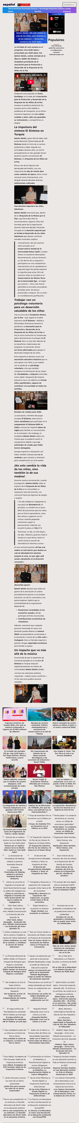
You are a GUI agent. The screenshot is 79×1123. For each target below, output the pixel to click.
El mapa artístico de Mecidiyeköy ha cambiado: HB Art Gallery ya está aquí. (15, 1019)
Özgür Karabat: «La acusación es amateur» (39, 912)
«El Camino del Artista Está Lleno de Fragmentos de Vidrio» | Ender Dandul (14, 831)
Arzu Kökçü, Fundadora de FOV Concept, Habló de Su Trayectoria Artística (14, 1067)
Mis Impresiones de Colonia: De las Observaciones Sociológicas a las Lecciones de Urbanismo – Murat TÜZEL (39, 756)
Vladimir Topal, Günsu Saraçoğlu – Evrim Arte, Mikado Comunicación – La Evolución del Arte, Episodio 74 (64, 1048)
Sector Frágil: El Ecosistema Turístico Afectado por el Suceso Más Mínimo (39, 782)
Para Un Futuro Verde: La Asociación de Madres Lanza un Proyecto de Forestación (39, 943)
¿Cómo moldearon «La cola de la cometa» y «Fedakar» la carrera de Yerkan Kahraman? (14, 943)
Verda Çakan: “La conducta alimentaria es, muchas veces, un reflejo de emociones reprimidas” (64, 830)
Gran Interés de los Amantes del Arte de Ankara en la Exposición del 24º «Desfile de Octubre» (64, 871)
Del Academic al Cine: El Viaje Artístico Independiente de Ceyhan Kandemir (14, 997)
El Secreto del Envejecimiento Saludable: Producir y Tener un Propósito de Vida (39, 870)
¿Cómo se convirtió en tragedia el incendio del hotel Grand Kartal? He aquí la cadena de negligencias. (14, 897)
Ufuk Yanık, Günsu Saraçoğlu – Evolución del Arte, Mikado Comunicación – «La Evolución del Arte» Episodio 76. (15, 924)
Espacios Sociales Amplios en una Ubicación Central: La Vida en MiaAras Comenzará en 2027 (64, 1071)
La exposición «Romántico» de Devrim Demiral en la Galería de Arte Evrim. (64, 807)
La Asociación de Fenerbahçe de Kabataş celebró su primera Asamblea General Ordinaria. (14, 874)
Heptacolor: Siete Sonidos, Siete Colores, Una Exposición (64, 848)
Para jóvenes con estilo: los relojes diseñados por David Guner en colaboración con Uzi (39, 997)
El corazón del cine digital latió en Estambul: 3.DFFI (64, 889)
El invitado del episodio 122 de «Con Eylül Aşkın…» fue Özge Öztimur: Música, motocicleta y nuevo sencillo (14, 755)
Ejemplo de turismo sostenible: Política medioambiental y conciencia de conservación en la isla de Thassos (39, 728)
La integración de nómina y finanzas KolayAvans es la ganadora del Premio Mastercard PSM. (15, 808)
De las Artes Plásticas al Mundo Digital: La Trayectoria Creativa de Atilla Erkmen (39, 1092)
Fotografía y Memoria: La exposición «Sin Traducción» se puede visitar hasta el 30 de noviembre (39, 897)
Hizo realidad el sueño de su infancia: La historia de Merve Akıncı (14, 1040)
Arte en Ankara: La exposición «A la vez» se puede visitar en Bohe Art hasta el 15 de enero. (64, 782)
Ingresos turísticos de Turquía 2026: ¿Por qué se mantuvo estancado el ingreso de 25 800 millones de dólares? (14, 727)
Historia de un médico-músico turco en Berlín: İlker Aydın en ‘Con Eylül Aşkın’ (14, 849)
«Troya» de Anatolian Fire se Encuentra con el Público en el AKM (39, 826)
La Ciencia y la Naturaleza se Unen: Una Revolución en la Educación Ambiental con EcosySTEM (39, 1113)
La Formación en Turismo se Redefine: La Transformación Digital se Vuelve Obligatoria (39, 1071)
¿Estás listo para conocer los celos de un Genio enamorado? (14, 1088)
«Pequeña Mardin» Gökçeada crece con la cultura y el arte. (39, 1019)
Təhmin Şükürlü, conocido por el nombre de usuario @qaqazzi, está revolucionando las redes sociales (14, 783)
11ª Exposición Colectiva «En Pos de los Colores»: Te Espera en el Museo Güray (39, 848)
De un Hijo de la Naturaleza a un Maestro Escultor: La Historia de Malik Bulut (64, 969)
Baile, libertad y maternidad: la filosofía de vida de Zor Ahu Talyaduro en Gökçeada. (64, 1023)
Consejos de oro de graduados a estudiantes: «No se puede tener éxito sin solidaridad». (64, 920)
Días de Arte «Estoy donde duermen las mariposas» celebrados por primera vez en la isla (64, 949)
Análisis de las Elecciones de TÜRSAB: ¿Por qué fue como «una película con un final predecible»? (39, 808)
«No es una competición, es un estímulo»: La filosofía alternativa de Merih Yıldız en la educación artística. (15, 1113)
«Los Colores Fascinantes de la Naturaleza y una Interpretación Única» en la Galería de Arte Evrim (64, 1092)
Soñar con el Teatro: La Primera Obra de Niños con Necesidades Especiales (39, 1040)
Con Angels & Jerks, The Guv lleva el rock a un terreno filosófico (64, 753)
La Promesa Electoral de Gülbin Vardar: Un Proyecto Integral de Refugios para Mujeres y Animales (14, 970)
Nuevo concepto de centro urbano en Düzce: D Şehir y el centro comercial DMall (64, 725)
